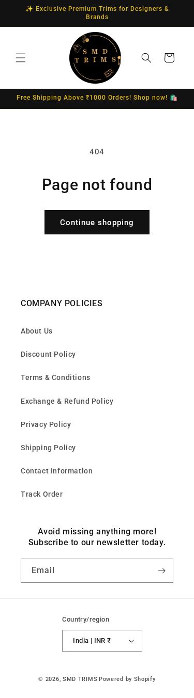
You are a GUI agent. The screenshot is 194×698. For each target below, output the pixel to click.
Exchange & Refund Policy (67, 401)
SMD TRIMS (80, 679)
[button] (20, 57)
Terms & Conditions (56, 377)
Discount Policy (48, 354)
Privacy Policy (46, 424)
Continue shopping (97, 222)
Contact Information (57, 471)
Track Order (42, 494)
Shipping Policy (48, 447)
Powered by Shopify (127, 679)
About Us (37, 331)
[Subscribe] (161, 571)
